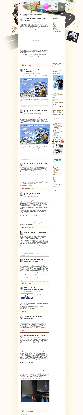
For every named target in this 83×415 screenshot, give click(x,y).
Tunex (54, 180)
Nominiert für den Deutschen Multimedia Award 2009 (33, 260)
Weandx (54, 181)
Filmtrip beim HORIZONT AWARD (35, 335)
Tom (54, 134)
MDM (54, 174)
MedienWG (28, 212)
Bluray (46, 171)
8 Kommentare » (28, 227)
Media (54, 22)
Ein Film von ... (56, 29)
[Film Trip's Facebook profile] (57, 102)
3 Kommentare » (28, 188)
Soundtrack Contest (56, 135)
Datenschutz (54, 190)
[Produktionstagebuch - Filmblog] (35, 4)
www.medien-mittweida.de (38, 326)
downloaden (26, 327)
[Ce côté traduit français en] (19, 1)
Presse (54, 26)
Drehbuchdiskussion (56, 123)
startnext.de (33, 56)
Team (54, 25)
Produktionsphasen (31, 25)
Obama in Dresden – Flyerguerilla (35, 232)
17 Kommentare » (29, 411)
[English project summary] (19, 3)
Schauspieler (55, 21)
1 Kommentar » (28, 65)
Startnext (54, 166)
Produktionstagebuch (36, 22)
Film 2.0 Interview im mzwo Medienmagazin (33, 317)
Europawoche (42, 293)
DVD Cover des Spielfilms (33, 147)
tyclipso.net (33, 241)
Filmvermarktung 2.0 (56, 173)
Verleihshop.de (29, 171)
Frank (55, 133)
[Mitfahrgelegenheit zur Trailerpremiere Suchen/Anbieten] (27, 11)
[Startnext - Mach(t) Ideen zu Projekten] (55, 66)
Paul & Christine (56, 177)
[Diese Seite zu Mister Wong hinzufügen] (58, 95)
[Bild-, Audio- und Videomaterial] (24, 4)
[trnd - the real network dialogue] (46, 10)
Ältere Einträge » (23, 15)
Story (54, 20)
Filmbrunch (22, 323)
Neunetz (54, 176)
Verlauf (54, 24)
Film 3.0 (54, 171)
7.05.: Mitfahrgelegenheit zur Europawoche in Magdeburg (33, 288)
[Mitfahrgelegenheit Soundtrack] (72, 44)
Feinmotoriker (55, 170)
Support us (55, 27)
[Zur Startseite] (70, 8)
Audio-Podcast (56, 125)
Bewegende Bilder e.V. (57, 167)
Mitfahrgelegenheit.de (41, 117)
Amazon (21, 27)
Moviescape (55, 175)
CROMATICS (22, 242)
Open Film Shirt (56, 130)
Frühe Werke (56, 127)
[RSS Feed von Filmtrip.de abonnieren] (53, 97)
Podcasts (55, 128)
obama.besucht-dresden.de (29, 243)
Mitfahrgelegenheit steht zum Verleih (36, 163)
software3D (55, 168)
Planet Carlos (55, 178)
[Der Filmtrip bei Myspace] (40, 11)
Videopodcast (56, 129)
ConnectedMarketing (56, 169)
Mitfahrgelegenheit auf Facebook (42, 146)
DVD (41, 171)
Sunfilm (35, 183)
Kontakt (54, 28)
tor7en (54, 179)
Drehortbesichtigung (57, 126)
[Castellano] (19, 2)
